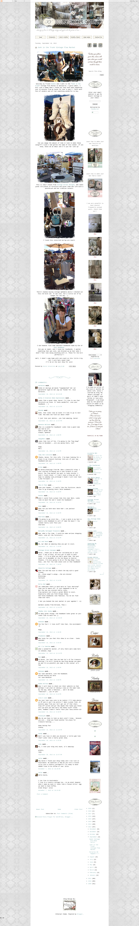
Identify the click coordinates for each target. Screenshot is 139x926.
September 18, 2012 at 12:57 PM (50, 421)
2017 (90, 813)
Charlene (41, 517)
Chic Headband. (59, 347)
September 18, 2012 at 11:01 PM (50, 607)
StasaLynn (42, 716)
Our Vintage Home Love (94, 519)
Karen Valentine (49, 366)
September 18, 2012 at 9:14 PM (49, 580)
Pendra (40, 495)
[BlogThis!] (71, 366)
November (93, 831)
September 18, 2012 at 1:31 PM (49, 451)
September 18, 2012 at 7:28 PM (49, 564)
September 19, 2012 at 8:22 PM (49, 694)
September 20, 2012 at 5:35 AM (49, 740)
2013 (90, 824)
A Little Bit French (92, 454)
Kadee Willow (43, 683)
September (94, 837)
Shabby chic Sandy (45, 611)
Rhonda (40, 410)
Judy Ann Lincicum (45, 455)
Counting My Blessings (92, 544)
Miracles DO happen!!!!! (94, 852)
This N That (42, 485)
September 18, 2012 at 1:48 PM (49, 463)
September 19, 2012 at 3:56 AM (49, 642)
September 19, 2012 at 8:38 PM (49, 712)
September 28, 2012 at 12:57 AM (50, 754)
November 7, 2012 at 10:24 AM (49, 790)
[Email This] (69, 366)
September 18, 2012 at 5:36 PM (49, 513)
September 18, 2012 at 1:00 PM (49, 435)
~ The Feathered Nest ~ (94, 466)
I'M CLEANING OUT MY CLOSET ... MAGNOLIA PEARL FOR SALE (95, 535)
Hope (40, 506)
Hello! (95, 521)
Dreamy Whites (93, 557)
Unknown (41, 621)
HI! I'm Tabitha (44, 646)
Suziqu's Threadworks (92, 507)
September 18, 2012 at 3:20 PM (49, 492)
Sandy (40, 733)
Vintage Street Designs (65, 185)
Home (59, 809)
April (92, 867)
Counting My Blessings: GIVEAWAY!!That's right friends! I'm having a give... (94, 549)
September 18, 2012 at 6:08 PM (49, 527)
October (93, 834)
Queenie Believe (44, 424)
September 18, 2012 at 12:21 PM (50, 406)
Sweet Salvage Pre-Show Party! (94, 840)
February (93, 872)
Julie (40, 758)
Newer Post (40, 809)
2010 (90, 881)
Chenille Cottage (44, 568)
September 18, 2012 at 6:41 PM (49, 538)
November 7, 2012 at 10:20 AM (49, 769)
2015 (90, 819)
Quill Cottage (93, 488)
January (93, 875)
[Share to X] (72, 366)
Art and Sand (43, 541)
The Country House (94, 502)
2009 (90, 883)
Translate (96, 358)
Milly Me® (42, 584)
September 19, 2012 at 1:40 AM (49, 632)
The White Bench (94, 477)
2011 (90, 878)
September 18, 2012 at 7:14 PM (49, 546)
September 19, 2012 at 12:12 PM (50, 653)
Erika (40, 467)
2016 (90, 816)
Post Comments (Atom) (65, 813)
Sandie (53, 84)
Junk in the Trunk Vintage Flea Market (94, 847)
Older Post (79, 809)
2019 (90, 811)
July (92, 859)
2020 (90, 808)
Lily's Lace (42, 698)
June (92, 862)
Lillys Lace (92, 531)
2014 (90, 821)
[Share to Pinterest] (75, 366)
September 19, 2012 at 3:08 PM (49, 680)
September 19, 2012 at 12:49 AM (50, 618)
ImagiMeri (42, 439)
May (91, 864)
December (93, 829)
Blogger (80, 914)
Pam (39, 657)
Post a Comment (42, 794)
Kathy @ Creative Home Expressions (51, 398)
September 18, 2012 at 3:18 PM (49, 481)
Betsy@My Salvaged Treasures (49, 531)
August (92, 857)
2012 (90, 827)
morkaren (41, 385)
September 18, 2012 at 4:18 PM (49, 502)
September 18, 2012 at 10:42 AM (50, 394)
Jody (40, 744)
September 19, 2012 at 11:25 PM (50, 730)
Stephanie (42, 636)
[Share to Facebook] (73, 366)
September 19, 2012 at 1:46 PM (49, 667)
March (92, 870)
